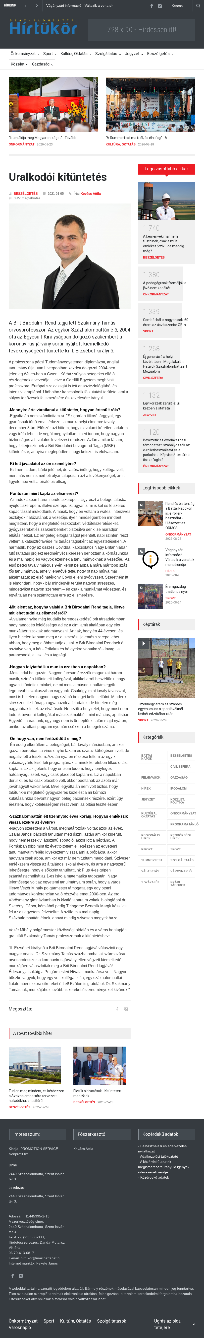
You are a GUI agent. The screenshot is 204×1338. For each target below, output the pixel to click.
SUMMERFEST (151, 860)
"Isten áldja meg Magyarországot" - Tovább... (44, 138)
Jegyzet (132, 53)
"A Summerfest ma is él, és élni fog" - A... (137, 138)
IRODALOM (178, 788)
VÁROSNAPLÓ (181, 871)
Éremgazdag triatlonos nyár (68, 5)
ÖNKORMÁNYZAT (21, 144)
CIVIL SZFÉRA (153, 378)
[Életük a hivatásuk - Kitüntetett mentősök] (102, 1066)
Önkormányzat (23, 53)
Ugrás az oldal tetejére (168, 1324)
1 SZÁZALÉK (150, 882)
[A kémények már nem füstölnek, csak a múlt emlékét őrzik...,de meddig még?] (166, 201)
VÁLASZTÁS (150, 871)
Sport (48, 53)
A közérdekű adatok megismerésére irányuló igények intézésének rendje (163, 1167)
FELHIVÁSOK (150, 777)
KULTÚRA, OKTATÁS (121, 144)
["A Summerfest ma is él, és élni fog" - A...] (150, 104)
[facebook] (151, 5)
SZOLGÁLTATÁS (182, 860)
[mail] (160, 5)
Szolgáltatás (106, 53)
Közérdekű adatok (154, 1177)
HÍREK (170, 571)
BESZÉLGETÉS (26, 194)
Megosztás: (20, 1009)
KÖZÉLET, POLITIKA (177, 801)
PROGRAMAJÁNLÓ (182, 824)
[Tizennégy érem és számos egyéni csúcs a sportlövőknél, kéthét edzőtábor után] (166, 668)
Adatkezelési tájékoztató (159, 1156)
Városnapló (20, 1327)
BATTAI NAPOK (146, 757)
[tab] (166, 171)
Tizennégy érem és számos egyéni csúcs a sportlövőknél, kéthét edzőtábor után (161, 709)
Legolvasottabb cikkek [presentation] (167, 168)
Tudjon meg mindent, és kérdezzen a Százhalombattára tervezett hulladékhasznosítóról (36, 1096)
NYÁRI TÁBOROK (178, 883)
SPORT (148, 331)
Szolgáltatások (111, 1321)
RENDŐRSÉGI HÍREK (180, 837)
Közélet (17, 64)
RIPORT (147, 849)
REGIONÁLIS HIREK (150, 837)
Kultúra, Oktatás (74, 53)
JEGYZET (149, 415)
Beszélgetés (158, 53)
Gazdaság (41, 64)
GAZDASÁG (179, 777)
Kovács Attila (91, 194)
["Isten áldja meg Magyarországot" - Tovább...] (53, 104)
